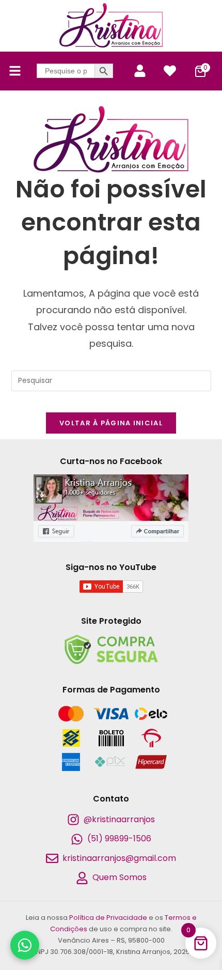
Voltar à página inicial (111, 423)
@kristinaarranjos (119, 819)
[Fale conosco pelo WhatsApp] (24, 945)
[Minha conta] (140, 71)
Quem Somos (119, 877)
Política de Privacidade (108, 917)
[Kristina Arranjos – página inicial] (111, 25)
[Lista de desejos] (170, 71)
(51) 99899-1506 (119, 838)
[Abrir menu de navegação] (15, 71)
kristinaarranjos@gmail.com (119, 858)
